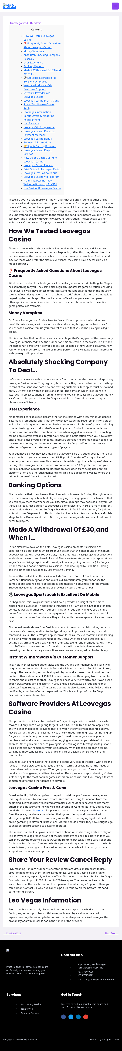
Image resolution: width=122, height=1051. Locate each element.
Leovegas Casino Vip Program (41, 176)
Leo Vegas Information (37, 112)
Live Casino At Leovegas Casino (42, 188)
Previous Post (12, 933)
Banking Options (34, 66)
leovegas (38, 810)
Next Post (112, 933)
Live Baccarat (31, 123)
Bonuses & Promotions (37, 142)
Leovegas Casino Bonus (38, 138)
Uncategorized (19, 23)
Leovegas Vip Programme (39, 127)
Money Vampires (34, 51)
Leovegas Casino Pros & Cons (41, 100)
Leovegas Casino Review (38, 165)
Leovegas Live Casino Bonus (40, 173)
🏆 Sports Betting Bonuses (40, 146)
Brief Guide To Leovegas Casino (42, 169)
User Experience (33, 62)
